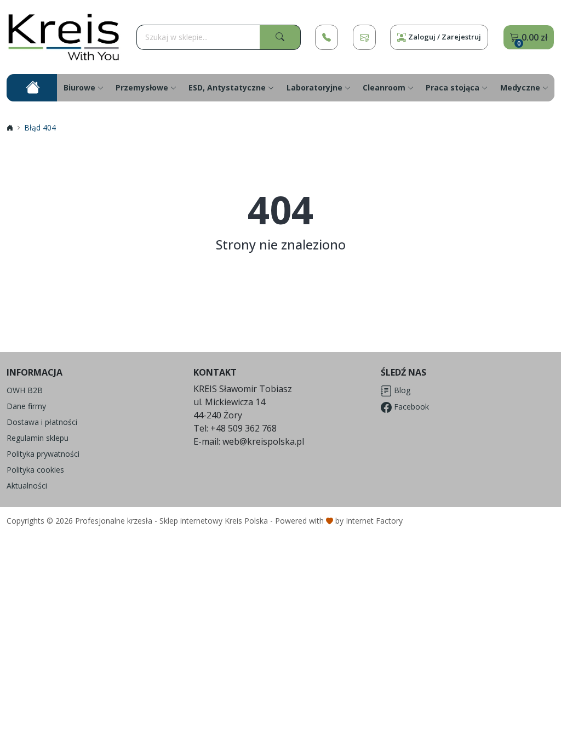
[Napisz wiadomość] (364, 37)
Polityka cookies (35, 469)
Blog (401, 390)
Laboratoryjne (314, 87)
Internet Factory (374, 520)
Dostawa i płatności (42, 422)
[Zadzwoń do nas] (326, 37)
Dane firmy (26, 406)
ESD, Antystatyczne (227, 87)
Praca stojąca (452, 87)
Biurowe (79, 87)
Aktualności (27, 485)
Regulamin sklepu (37, 438)
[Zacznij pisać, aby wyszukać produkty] (280, 37)
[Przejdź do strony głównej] (32, 87)
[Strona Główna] (64, 37)
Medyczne (520, 87)
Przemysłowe (142, 87)
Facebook (410, 406)
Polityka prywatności (43, 454)
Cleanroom (384, 87)
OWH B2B (25, 390)
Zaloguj (444, 37)
